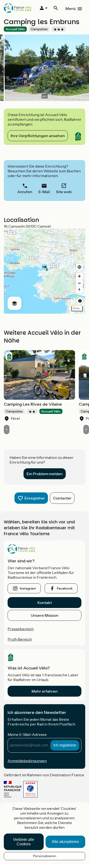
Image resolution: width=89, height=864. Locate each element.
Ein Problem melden (45, 473)
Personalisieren (44, 856)
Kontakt (44, 602)
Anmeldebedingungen (27, 760)
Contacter (62, 498)
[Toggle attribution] (80, 301)
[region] (44, 271)
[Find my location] (79, 267)
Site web (64, 191)
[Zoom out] (79, 283)
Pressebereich (21, 628)
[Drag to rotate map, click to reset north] (79, 290)
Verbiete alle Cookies (23, 842)
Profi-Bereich (20, 639)
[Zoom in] (79, 276)
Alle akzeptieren (65, 842)
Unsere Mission (44, 615)
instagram (28, 588)
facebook (65, 588)
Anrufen (24, 191)
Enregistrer (34, 498)
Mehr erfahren (45, 691)
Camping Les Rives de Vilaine (33, 404)
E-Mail (44, 191)
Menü (71, 8)
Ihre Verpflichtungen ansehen (38, 135)
